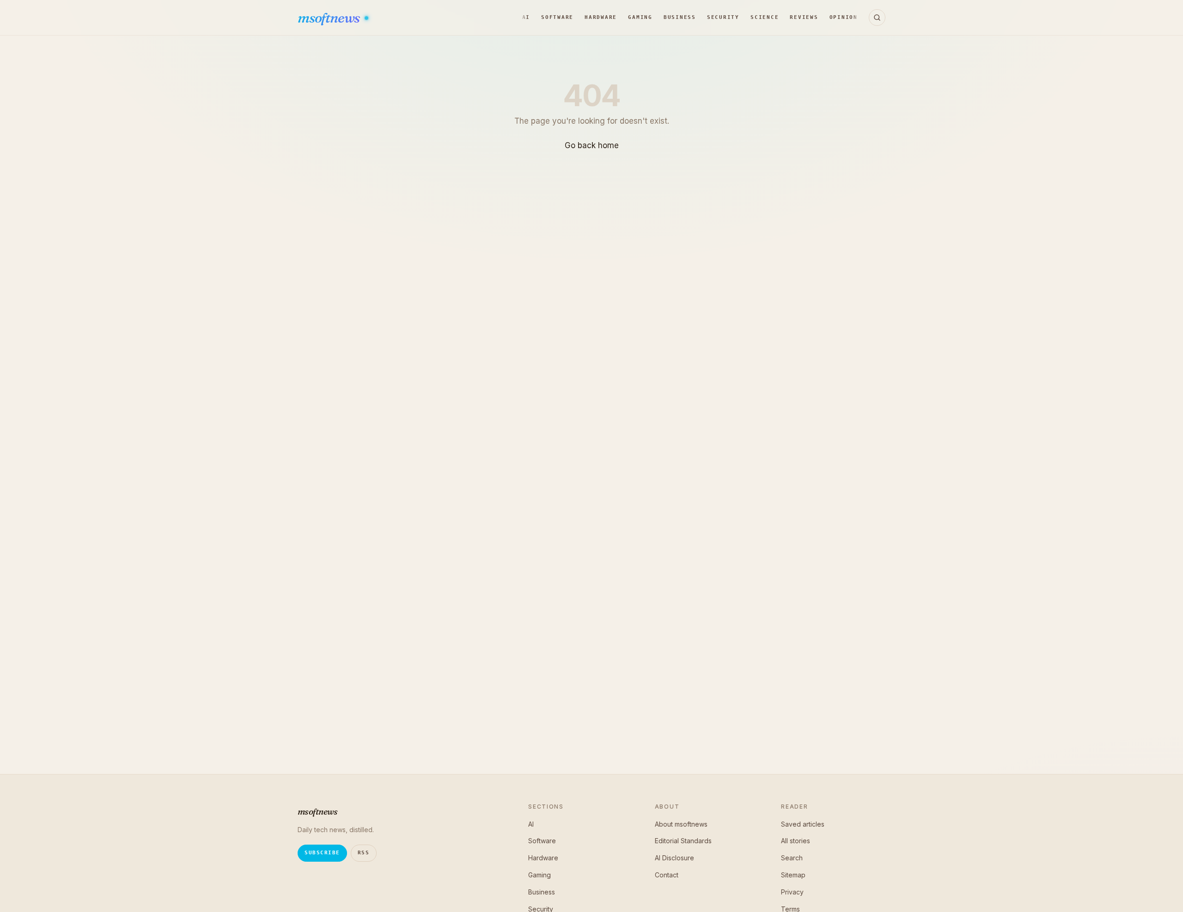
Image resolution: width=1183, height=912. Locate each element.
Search (792, 858)
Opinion (843, 17)
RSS (364, 853)
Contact (666, 875)
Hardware (601, 17)
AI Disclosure (674, 858)
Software (557, 17)
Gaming (640, 17)
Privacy (792, 892)
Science (764, 17)
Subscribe (322, 853)
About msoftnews (681, 824)
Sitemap (793, 875)
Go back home (592, 145)
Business (680, 17)
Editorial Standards (683, 841)
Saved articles (802, 824)
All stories (795, 841)
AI (526, 17)
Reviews (804, 17)
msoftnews (330, 17)
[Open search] (877, 17)
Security (723, 17)
